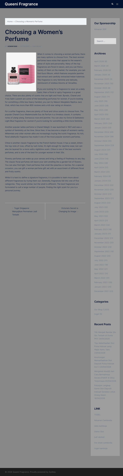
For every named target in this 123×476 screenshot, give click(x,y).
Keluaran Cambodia (103, 420)
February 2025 (101, 123)
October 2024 (100, 141)
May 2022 (99, 269)
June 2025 (99, 105)
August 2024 (100, 150)
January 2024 (100, 181)
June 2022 (99, 265)
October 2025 (100, 88)
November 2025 (101, 83)
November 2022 (101, 242)
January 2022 (100, 287)
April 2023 (99, 220)
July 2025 (98, 101)
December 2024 (101, 132)
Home (10, 21)
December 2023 (101, 185)
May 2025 (99, 110)
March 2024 (99, 172)
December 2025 (101, 79)
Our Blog (36, 46)
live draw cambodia (103, 442)
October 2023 (100, 194)
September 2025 (102, 92)
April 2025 (99, 114)
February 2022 (101, 282)
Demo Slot (99, 431)
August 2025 (100, 97)
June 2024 (99, 158)
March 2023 (99, 225)
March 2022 (99, 278)
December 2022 (101, 238)
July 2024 (98, 154)
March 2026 (99, 66)
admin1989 (12, 46)
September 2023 (102, 198)
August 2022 (100, 256)
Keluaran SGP (100, 29)
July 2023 (98, 207)
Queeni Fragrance (21, 4)
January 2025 (100, 127)
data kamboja (100, 426)
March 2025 (99, 119)
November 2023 (101, 189)
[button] (112, 4)
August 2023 (100, 203)
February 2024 (101, 176)
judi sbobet (99, 437)
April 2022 (99, 273)
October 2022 (100, 247)
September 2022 (102, 251)
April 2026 (99, 61)
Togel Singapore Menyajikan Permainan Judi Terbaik (24, 211)
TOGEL (97, 414)
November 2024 (101, 136)
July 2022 (98, 260)
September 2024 (102, 145)
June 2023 (99, 211)
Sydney (52, 472)
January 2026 (100, 74)
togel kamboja (100, 448)
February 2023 (101, 229)
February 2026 (101, 70)
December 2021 (101, 291)
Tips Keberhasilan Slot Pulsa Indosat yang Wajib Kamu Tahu (104, 346)
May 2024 (99, 163)
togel (96, 314)
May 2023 (99, 216)
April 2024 (99, 167)
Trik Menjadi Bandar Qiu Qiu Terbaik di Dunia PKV (105, 335)
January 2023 (100, 233)
